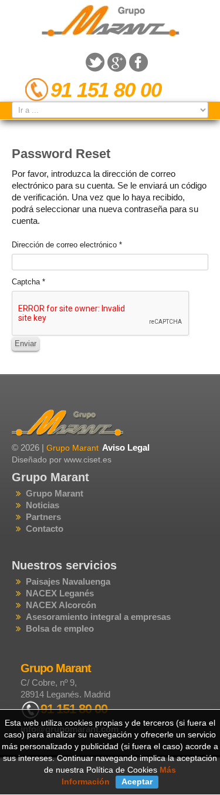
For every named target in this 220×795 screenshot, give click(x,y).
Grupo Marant (54, 493)
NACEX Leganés (60, 593)
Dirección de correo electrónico (67, 244)
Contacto (44, 529)
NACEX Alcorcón (61, 605)
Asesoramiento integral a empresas (98, 617)
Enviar (25, 343)
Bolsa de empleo (60, 628)
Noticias (42, 505)
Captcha (28, 281)
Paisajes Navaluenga (68, 581)
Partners (43, 517)
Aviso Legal (126, 447)
